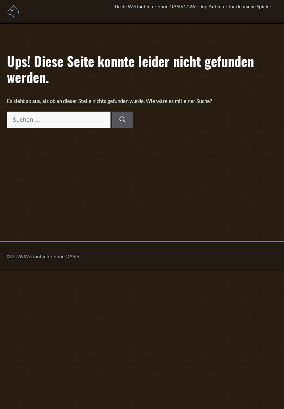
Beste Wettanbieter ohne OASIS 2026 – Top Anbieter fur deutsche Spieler (193, 6)
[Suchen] (122, 120)
